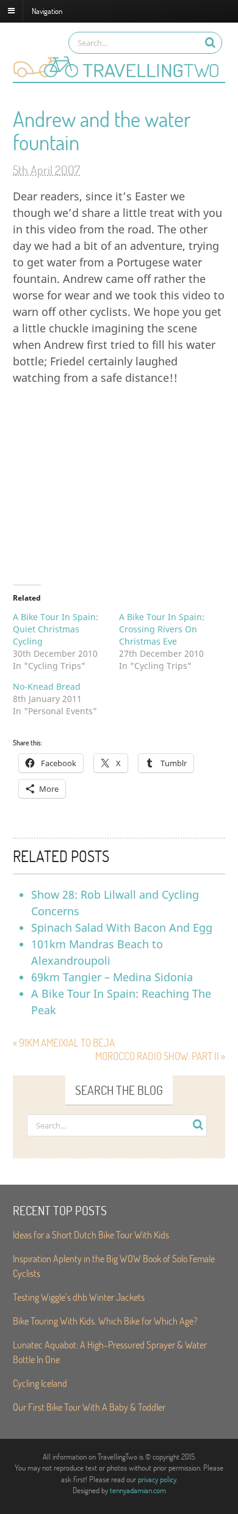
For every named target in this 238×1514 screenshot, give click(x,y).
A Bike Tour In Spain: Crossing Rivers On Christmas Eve (161, 629)
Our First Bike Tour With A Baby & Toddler (89, 1406)
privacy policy (157, 1479)
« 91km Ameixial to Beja (64, 1043)
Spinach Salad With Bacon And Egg (121, 927)
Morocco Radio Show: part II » (160, 1056)
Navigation (47, 10)
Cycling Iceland (40, 1383)
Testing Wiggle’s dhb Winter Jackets (79, 1296)
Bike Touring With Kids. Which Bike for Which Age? (105, 1320)
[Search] (210, 42)
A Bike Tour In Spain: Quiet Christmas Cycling (55, 629)
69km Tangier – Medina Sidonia (112, 977)
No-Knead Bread (47, 686)
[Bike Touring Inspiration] (119, 75)
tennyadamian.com (138, 1490)
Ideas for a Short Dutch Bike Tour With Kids (91, 1234)
